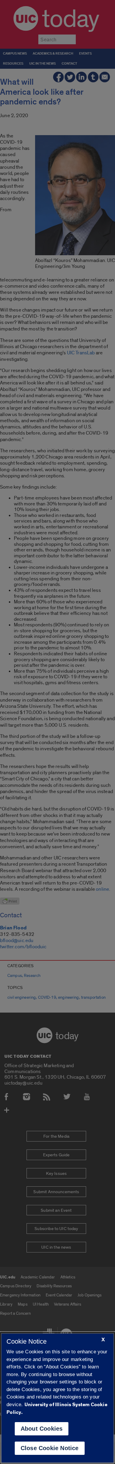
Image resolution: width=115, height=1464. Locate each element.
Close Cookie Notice (50, 1448)
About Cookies (42, 1428)
